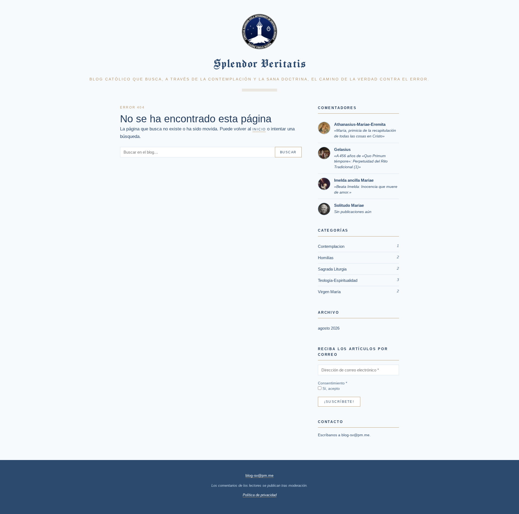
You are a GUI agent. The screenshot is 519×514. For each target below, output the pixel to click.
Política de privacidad (260, 495)
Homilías (326, 257)
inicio (259, 129)
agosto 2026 (329, 328)
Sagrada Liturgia (332, 269)
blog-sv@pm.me (355, 435)
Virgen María (329, 291)
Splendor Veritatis (259, 63)
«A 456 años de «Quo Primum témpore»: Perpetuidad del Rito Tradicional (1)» (361, 161)
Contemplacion (331, 246)
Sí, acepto (330, 389)
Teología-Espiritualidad (337, 280)
